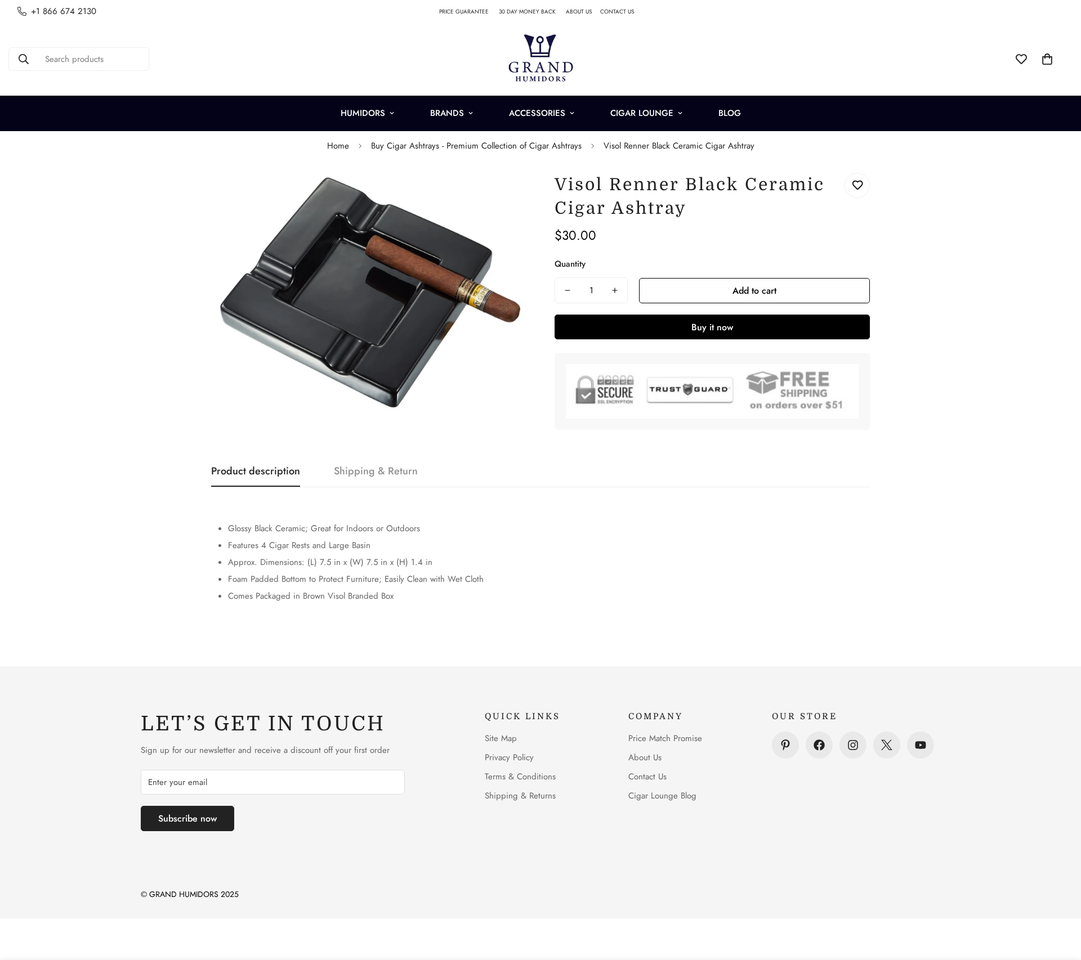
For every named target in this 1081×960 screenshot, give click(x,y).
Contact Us (647, 776)
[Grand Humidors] (540, 59)
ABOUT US (583, 11)
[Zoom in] (502, 194)
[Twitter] (886, 745)
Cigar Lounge (641, 113)
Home (338, 146)
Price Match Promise (665, 738)
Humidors (363, 113)
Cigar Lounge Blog (662, 795)
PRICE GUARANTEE (469, 11)
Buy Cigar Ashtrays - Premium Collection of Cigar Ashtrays (476, 146)
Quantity (570, 264)
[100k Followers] (852, 745)
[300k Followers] (819, 745)
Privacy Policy (509, 757)
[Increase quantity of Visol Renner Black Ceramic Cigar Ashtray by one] (614, 290)
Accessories (537, 113)
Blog (729, 113)
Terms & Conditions (520, 776)
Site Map (501, 738)
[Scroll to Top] (1059, 899)
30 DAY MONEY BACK (532, 11)
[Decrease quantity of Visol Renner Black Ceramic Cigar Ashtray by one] (567, 290)
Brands (447, 113)
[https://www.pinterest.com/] (785, 745)
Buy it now (712, 327)
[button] (1047, 59)
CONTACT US (621, 11)
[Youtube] (920, 745)
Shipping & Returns (520, 795)
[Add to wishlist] (857, 185)
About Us (645, 757)
